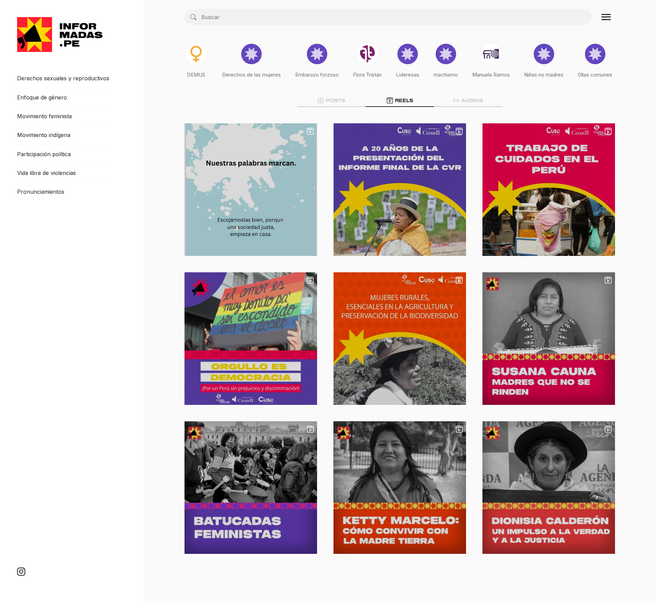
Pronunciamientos (40, 191)
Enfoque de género (42, 97)
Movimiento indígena (43, 135)
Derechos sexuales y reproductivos (63, 78)
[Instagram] (21, 571)
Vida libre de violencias (46, 172)
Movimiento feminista (44, 116)
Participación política (44, 154)
